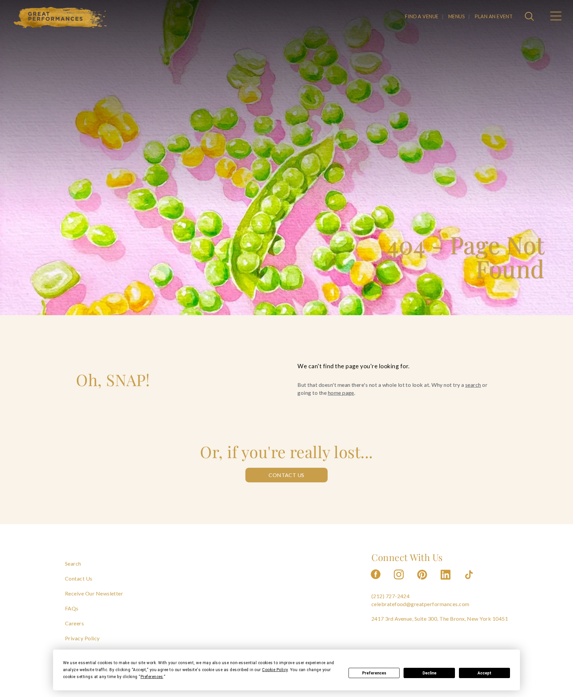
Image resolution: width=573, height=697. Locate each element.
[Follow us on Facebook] (375, 581)
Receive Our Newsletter (94, 593)
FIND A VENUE (422, 16)
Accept (484, 673)
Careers (74, 623)
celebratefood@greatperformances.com (420, 604)
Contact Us (286, 475)
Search (73, 563)
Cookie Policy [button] (274, 669)
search (473, 385)
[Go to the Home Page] (60, 17)
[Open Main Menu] (555, 17)
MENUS (456, 16)
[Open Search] (530, 17)
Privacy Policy (82, 638)
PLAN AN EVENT (494, 16)
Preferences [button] (152, 676)
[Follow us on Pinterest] (422, 581)
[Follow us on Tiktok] (469, 581)
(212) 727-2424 (390, 596)
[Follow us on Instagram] (399, 581)
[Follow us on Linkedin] (446, 581)
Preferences (374, 673)
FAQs (72, 608)
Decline (429, 673)
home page (341, 392)
